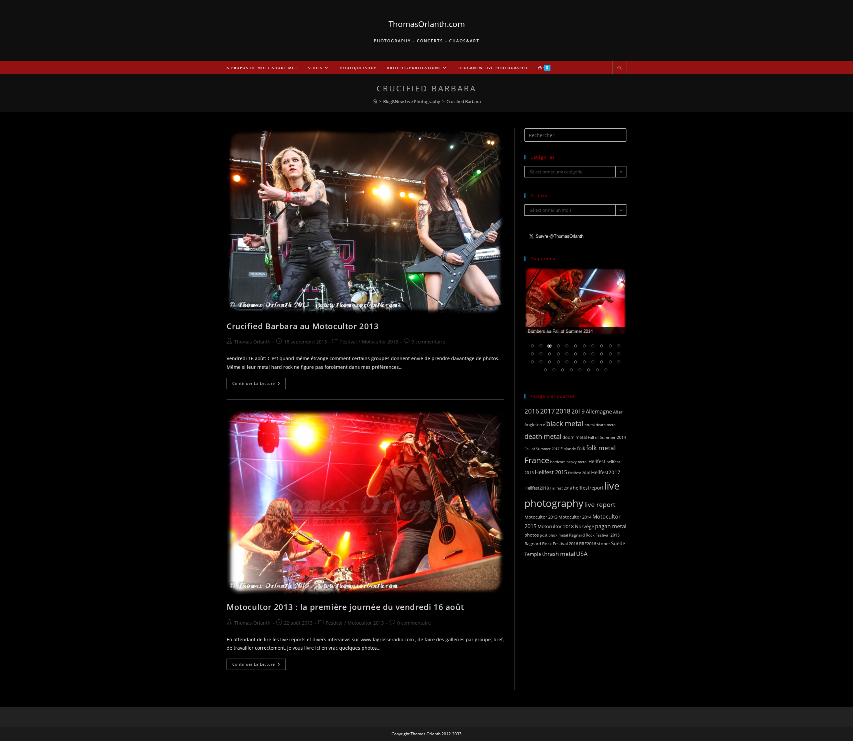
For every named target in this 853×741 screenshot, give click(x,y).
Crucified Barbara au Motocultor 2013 (303, 325)
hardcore (557, 461)
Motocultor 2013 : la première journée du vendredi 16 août (345, 606)
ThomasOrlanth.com (427, 23)
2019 (578, 411)
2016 (531, 411)
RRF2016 (587, 544)
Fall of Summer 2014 (607, 437)
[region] (575, 324)
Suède (618, 543)
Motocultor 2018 (555, 526)
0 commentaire (428, 341)
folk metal (601, 448)
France (536, 460)
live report (599, 504)
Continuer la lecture (259, 384)
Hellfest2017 (605, 472)
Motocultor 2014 (574, 517)
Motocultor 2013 (380, 341)
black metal (564, 423)
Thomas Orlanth (252, 341)
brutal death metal (600, 425)
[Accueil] (375, 101)
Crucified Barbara (463, 101)
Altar (617, 412)
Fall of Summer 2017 (541, 448)
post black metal (554, 535)
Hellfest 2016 (579, 472)
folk (581, 448)
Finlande (568, 448)
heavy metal (576, 461)
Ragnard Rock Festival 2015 (594, 535)
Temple (532, 554)
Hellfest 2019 (561, 488)
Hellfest (596, 461)
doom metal (574, 437)
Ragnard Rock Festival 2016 (551, 544)
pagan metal (610, 526)
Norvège (584, 526)
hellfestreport (588, 488)
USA (581, 553)
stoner (603, 544)
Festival (348, 341)
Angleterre (534, 425)
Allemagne (599, 411)
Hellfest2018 (536, 488)
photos (531, 535)
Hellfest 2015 (551, 472)
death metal (542, 436)
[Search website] (619, 68)
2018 (563, 411)
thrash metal (558, 554)
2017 (547, 411)
